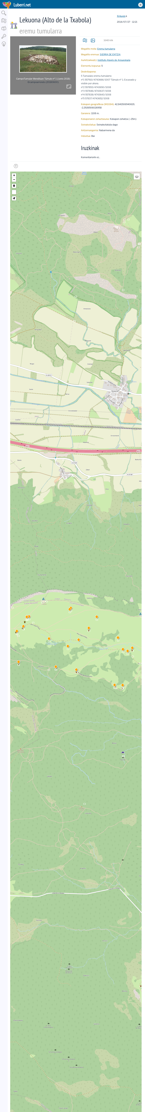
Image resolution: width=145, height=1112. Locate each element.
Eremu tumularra (106, 48)
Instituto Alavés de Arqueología (114, 60)
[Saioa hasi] (4, 38)
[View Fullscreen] (14, 192)
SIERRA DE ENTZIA (110, 54)
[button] (56, 667)
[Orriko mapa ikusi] (85, 40)
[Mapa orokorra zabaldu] (4, 23)
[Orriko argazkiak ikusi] (93, 40)
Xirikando (121, 16)
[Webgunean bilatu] (4, 15)
